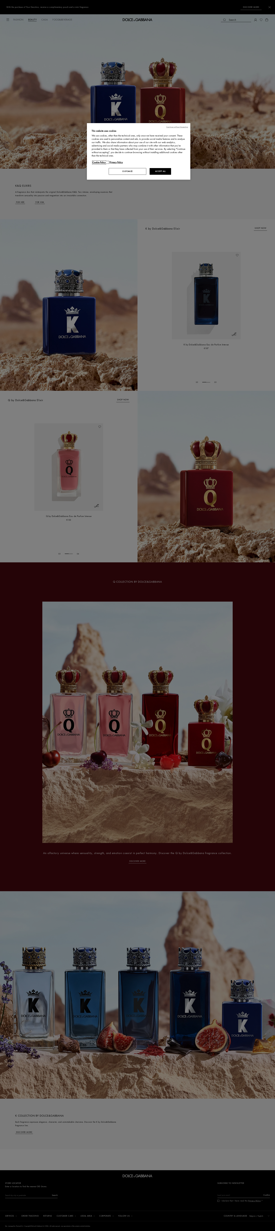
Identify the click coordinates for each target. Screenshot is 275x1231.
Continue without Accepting (177, 127)
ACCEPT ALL (160, 171)
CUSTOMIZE (127, 171)
